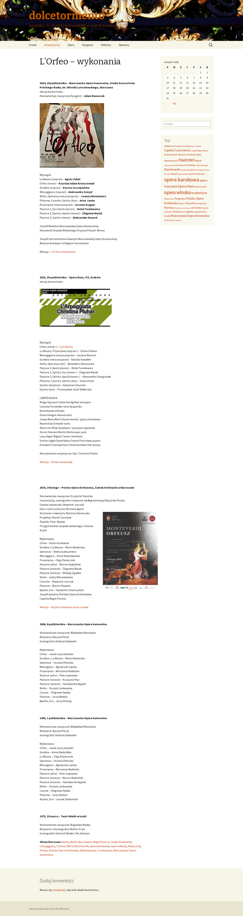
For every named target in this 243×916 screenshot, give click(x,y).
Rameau (169, 207)
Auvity (65, 842)
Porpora (182, 203)
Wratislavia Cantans (172, 220)
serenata (196, 207)
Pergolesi (180, 198)
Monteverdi (81, 846)
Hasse (198, 160)
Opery (71, 45)
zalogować (58, 890)
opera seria (201, 186)
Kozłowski (125, 842)
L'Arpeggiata (47, 846)
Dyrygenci (87, 45)
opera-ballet (183, 174)
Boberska (76, 842)
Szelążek (168, 212)
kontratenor (179, 165)
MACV (70, 846)
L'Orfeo (60, 846)
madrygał (204, 165)
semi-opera (186, 208)
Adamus (168, 146)
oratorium (199, 192)
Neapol (174, 173)
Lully (198, 165)
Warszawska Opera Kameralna (190, 216)
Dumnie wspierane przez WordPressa (49, 908)
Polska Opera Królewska (64, 850)
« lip (174, 103)
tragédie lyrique (193, 211)
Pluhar (44, 850)
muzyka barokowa (188, 170)
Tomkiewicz (104, 850)
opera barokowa (99, 846)
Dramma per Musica (175, 154)
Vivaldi (167, 216)
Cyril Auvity (66, 346)
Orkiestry (106, 45)
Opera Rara (186, 186)
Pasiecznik (134, 846)
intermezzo (169, 165)
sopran (205, 208)
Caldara (198, 146)
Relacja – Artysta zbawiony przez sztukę (64, 607)
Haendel (186, 160)
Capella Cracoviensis (177, 150)
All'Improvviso (179, 146)
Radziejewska (88, 850)
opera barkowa (196, 173)
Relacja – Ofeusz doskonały (56, 462)
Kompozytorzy (52, 45)
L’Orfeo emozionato (63, 251)
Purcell (189, 203)
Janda (114, 842)
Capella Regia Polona (96, 842)
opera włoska (119, 846)
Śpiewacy (124, 45)
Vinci (204, 211)
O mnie (33, 45)
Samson (178, 208)
